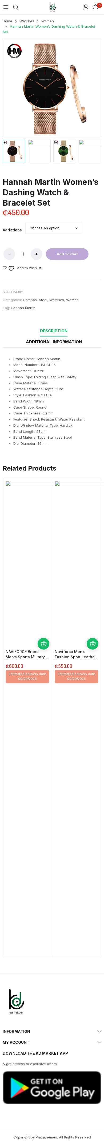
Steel (43, 300)
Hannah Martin (23, 308)
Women (72, 300)
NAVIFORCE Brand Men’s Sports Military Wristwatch (25, 656)
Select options (43, 644)
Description (53, 330)
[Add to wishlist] (43, 632)
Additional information (54, 341)
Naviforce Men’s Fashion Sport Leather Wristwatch (75, 656)
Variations (12, 230)
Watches (56, 300)
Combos (30, 300)
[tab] (54, 330)
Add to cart (67, 254)
